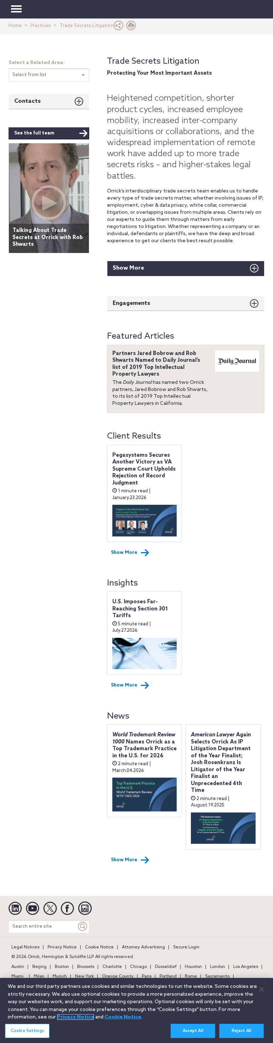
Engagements (131, 303)
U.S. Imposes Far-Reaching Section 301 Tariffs (140, 609)
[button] (119, 27)
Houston (193, 966)
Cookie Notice (99, 947)
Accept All (193, 1030)
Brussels (85, 966)
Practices (41, 25)
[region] (136, 1010)
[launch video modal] (49, 202)
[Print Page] (131, 27)
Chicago (138, 966)
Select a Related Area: (37, 63)
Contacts (27, 101)
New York (84, 976)
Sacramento (217, 976)
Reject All (241, 1030)
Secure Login (186, 947)
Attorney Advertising (143, 947)
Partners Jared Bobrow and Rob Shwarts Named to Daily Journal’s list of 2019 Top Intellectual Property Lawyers (156, 364)
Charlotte (112, 966)
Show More (128, 268)
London (217, 966)
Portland (168, 976)
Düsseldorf (166, 966)
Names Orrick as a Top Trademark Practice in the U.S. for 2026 (144, 745)
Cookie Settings (27, 1030)
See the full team (34, 133)
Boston (62, 966)
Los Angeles (245, 966)
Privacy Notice (62, 947)
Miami (17, 976)
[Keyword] (82, 926)
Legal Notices (25, 947)
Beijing (39, 966)
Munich (60, 976)
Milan (39, 976)
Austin (17, 966)
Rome (191, 976)
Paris (146, 976)
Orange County (118, 976)
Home (15, 25)
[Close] (261, 989)
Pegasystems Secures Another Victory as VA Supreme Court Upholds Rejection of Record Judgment (144, 469)
